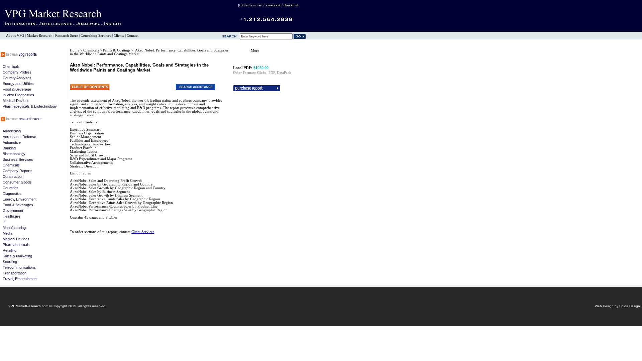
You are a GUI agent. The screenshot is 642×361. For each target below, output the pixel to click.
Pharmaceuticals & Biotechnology (30, 106)
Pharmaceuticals (16, 245)
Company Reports (17, 171)
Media (7, 233)
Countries (10, 188)
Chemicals (11, 67)
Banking (9, 148)
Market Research (39, 35)
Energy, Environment (19, 199)
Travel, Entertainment (20, 279)
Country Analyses (17, 78)
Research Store (66, 35)
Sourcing (10, 262)
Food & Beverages (18, 205)
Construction (13, 176)
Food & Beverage (17, 89)
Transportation (14, 273)
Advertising (12, 131)
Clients (119, 35)
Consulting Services (96, 35)
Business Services (18, 159)
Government (13, 211)
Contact (132, 35)
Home (74, 50)
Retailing (9, 250)
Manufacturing (14, 228)
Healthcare (11, 216)
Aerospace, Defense (19, 137)
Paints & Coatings (117, 50)
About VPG (15, 35)
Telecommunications (19, 267)
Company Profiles (17, 72)
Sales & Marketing (17, 256)
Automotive (12, 142)
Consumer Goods (17, 182)
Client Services (142, 232)
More (255, 50)
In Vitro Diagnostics (18, 95)
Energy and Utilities (18, 84)
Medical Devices (16, 101)
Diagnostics (12, 194)
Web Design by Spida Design (617, 306)
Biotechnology (14, 154)
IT (4, 222)
